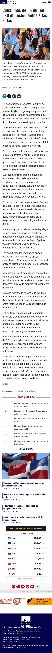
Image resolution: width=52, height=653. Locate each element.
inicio (24, 391)
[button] (38, 587)
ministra (31, 391)
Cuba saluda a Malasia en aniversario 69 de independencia (23, 518)
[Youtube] (23, 586)
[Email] (19, 96)
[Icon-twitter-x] (18, 586)
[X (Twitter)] (9, 96)
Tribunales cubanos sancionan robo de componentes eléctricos (20, 507)
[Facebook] (4, 96)
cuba (6, 391)
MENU (44, 3)
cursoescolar (14, 391)
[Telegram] (27, 586)
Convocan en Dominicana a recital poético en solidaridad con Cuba (23, 484)
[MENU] (49, 2)
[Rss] (32, 586)
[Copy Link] (14, 96)
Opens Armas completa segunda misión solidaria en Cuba (25, 496)
